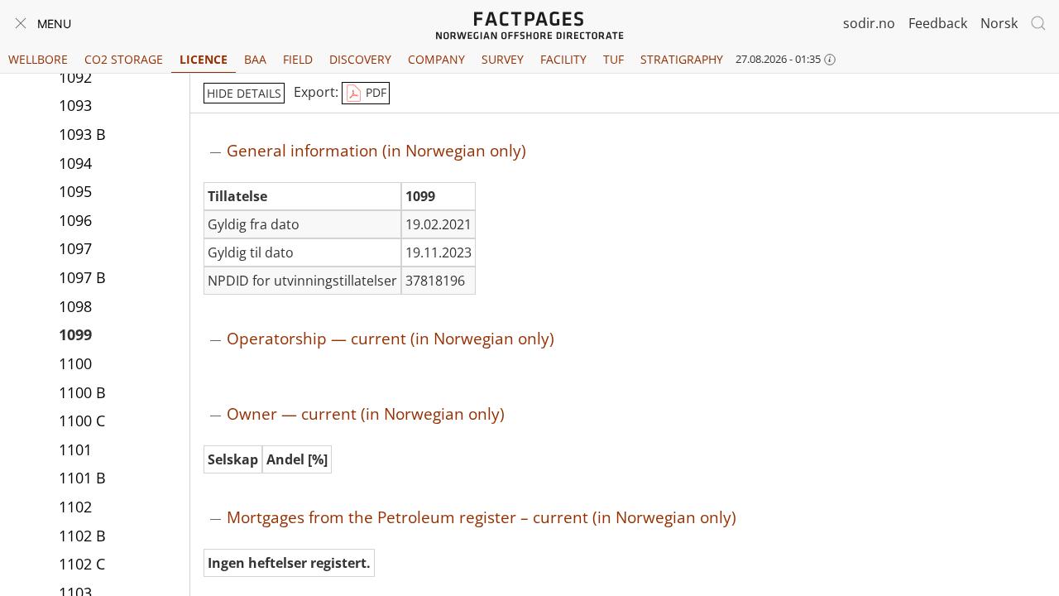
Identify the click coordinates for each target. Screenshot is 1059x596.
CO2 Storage (123, 59)
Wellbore (38, 59)
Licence (204, 59)
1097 (75, 248)
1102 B (82, 536)
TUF (613, 59)
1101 (75, 449)
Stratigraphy (681, 59)
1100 (75, 363)
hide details (244, 93)
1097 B (82, 277)
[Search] (1038, 23)
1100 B (82, 392)
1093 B (82, 134)
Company (436, 59)
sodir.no (869, 23)
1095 (75, 191)
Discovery (360, 59)
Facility (563, 59)
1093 (75, 105)
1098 (75, 306)
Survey (503, 59)
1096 (75, 220)
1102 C (82, 564)
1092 (75, 77)
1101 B (82, 478)
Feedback (937, 23)
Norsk (999, 23)
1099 (75, 334)
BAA (255, 59)
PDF (374, 92)
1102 (75, 507)
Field (298, 59)
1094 (75, 163)
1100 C (82, 420)
